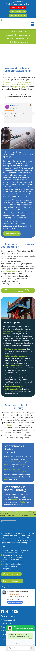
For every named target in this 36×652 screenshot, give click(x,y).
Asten (28, 462)
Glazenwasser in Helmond (18, 31)
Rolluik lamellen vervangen (16, 356)
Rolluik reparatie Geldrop (12, 566)
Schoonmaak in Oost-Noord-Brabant (14, 449)
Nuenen (6, 469)
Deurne (22, 462)
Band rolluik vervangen (14, 349)
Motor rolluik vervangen (14, 365)
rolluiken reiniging (8, 84)
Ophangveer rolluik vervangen (17, 375)
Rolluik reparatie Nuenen (12, 560)
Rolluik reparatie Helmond (12, 562)
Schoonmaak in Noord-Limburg (14, 488)
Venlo (22, 502)
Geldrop (14, 469)
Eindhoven (7, 467)
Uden (17, 472)
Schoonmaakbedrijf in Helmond (18, 38)
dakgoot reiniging (18, 87)
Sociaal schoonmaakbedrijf (19, 42)
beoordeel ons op (14, 602)
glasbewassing (11, 271)
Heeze (5, 479)
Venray (14, 499)
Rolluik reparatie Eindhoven (13, 564)
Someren (7, 464)
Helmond (14, 462)
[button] (32, 24)
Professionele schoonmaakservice (18, 35)
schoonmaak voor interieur (12, 82)
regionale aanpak (11, 425)
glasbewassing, (28, 82)
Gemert (23, 464)
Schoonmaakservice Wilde (17, 591)
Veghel (23, 472)
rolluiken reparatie (25, 84)
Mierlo (20, 469)
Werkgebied (7, 569)
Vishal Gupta (14, 106)
